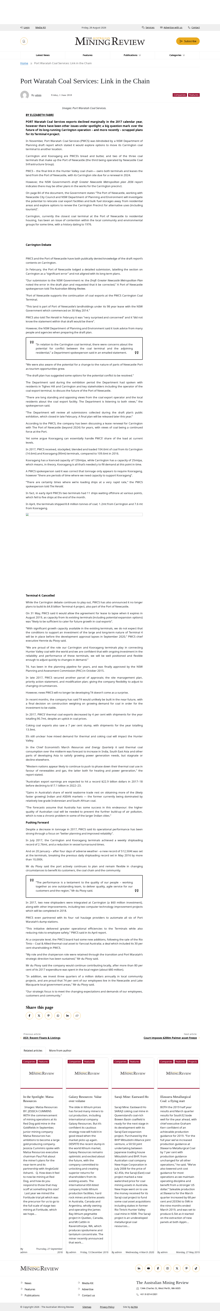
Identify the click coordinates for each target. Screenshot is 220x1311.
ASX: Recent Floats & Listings (41, 1038)
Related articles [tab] (33, 1050)
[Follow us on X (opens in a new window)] (177, 1268)
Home (24, 63)
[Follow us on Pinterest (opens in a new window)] (186, 1268)
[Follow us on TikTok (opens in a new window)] (196, 1268)
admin (38, 95)
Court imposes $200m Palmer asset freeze (170, 1038)
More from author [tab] (60, 1050)
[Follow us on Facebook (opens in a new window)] (158, 1268)
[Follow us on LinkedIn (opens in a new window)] (139, 1268)
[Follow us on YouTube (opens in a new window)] (148, 1268)
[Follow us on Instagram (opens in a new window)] (167, 1268)
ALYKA (134, 1306)
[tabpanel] (110, 1154)
